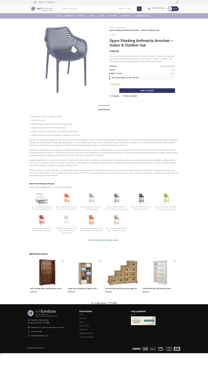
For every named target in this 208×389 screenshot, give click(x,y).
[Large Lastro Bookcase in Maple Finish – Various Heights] (85, 272)
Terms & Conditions (86, 337)
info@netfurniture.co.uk (39, 336)
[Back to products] (113, 35)
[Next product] (116, 35)
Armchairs (121, 28)
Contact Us (83, 329)
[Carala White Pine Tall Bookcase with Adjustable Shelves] (160, 272)
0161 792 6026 (36, 331)
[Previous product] (111, 35)
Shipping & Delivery (86, 333)
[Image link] (42, 313)
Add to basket (147, 90)
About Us (82, 318)
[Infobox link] (156, 8)
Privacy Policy (84, 326)
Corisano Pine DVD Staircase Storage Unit (121, 289)
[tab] (104, 108)
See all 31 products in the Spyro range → (104, 240)
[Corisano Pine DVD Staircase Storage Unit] (122, 272)
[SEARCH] (139, 8)
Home (112, 28)
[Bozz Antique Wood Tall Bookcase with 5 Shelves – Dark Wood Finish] (48, 272)
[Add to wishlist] (63, 261)
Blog (81, 322)
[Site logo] (41, 9)
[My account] (177, 2)
